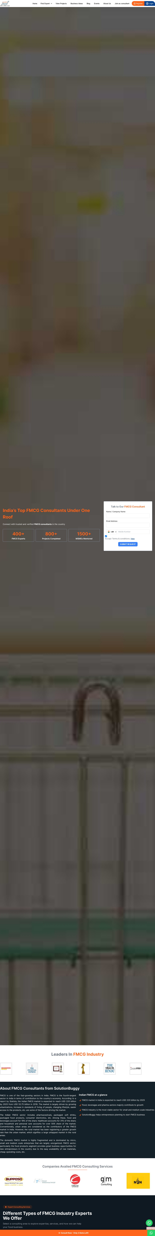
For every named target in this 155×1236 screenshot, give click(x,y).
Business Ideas (77, 3)
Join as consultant (122, 3)
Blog (88, 3)
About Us (107, 3)
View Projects (61, 3)
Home (35, 3)
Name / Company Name (115, 512)
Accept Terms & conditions (117, 538)
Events (97, 3)
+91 (112, 532)
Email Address (111, 521)
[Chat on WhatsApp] (149, 1222)
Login (151, 3)
